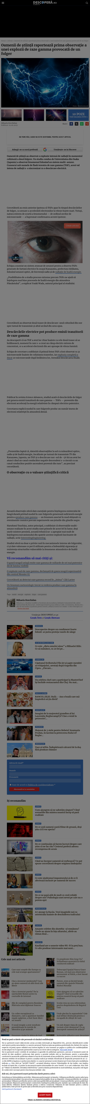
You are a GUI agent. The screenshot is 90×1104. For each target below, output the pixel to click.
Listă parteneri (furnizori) (12, 1089)
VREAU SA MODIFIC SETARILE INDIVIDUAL (44, 1100)
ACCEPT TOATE (45, 1095)
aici (9, 1063)
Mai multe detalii (66, 1050)
